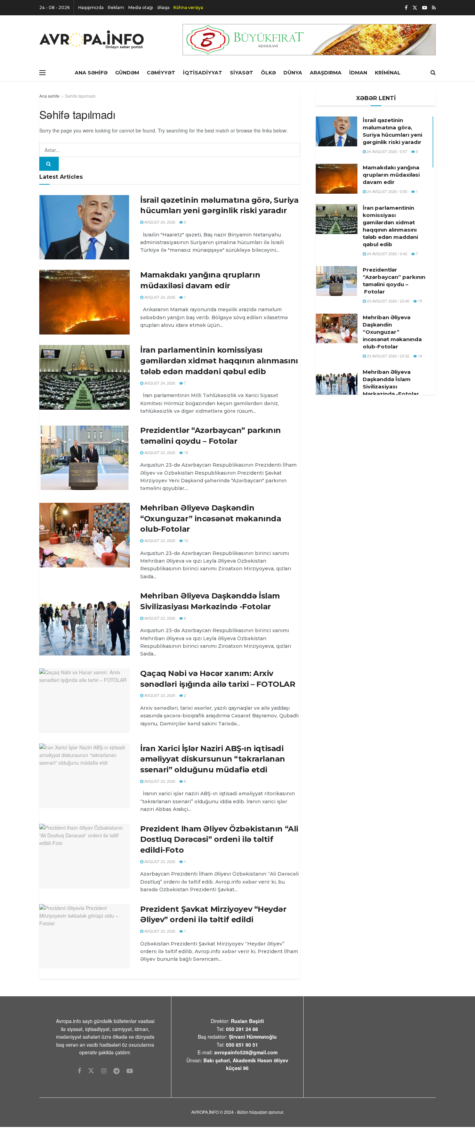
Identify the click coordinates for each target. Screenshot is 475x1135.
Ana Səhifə (91, 73)
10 (185, 540)
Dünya (292, 73)
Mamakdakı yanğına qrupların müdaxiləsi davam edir (391, 174)
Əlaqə (163, 7)
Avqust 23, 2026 (159, 452)
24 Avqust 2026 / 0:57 (386, 151)
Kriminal (388, 73)
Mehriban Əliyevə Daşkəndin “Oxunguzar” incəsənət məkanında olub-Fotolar (210, 518)
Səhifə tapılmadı (80, 96)
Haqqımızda (91, 7)
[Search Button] (49, 164)
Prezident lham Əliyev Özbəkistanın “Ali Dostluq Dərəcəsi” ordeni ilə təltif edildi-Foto (219, 839)
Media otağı (140, 7)
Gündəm (127, 73)
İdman (358, 73)
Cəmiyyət (161, 73)
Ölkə (268, 73)
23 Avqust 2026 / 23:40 (387, 301)
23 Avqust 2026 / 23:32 (387, 356)
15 (185, 452)
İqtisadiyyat (202, 73)
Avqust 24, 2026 (159, 222)
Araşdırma (325, 73)
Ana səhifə (49, 96)
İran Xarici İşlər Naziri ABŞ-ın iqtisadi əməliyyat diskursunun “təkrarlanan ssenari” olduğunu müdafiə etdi (212, 759)
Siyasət (241, 73)
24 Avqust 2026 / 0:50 (386, 191)
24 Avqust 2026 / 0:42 (386, 253)
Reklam (116, 7)
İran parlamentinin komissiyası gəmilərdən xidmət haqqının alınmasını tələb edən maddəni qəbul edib (219, 360)
